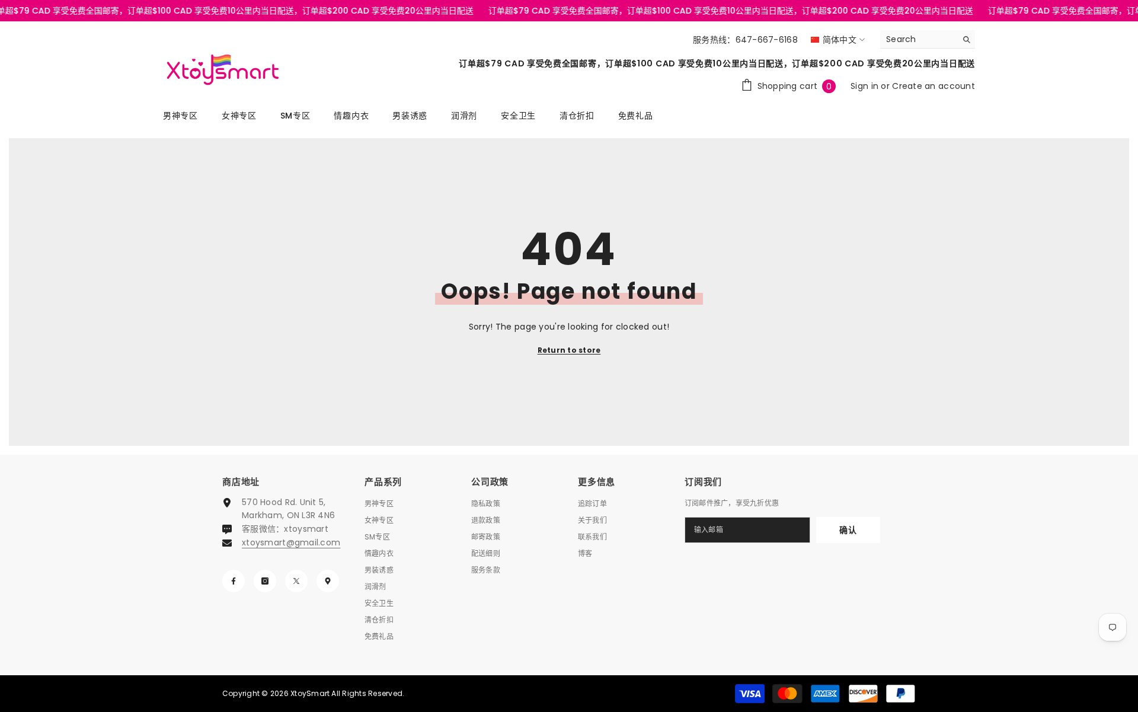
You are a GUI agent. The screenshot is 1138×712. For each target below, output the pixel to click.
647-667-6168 (767, 40)
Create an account (933, 86)
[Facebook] (233, 581)
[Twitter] (296, 581)
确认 (847, 530)
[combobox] (918, 39)
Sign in (866, 86)
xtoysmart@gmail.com (291, 542)
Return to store (569, 350)
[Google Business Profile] (328, 581)
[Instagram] (265, 581)
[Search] (927, 39)
